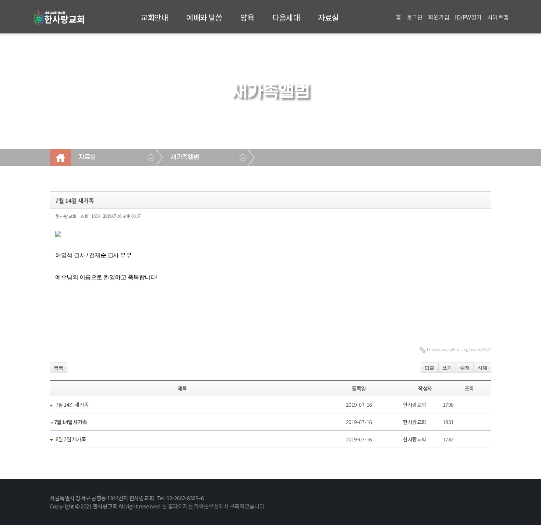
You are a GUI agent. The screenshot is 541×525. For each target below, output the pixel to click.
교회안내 (154, 17)
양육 (247, 17)
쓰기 (447, 368)
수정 (465, 368)
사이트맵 (498, 17)
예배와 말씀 (204, 17)
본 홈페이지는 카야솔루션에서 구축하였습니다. (213, 506)
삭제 (482, 368)
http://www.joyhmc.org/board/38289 (459, 349)
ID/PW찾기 (468, 17)
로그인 (415, 17)
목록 (58, 368)
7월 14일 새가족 (72, 404)
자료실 (328, 17)
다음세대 (286, 17)
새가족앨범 (184, 157)
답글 (429, 368)
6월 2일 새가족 (71, 439)
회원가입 (438, 17)
